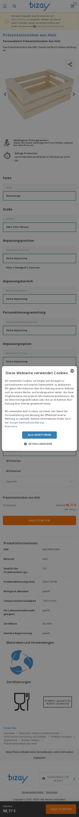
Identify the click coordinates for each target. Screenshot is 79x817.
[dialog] (39, 408)
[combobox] (72, 371)
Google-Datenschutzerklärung (27, 422)
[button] (39, 444)
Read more (11, 426)
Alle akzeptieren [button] (39, 434)
